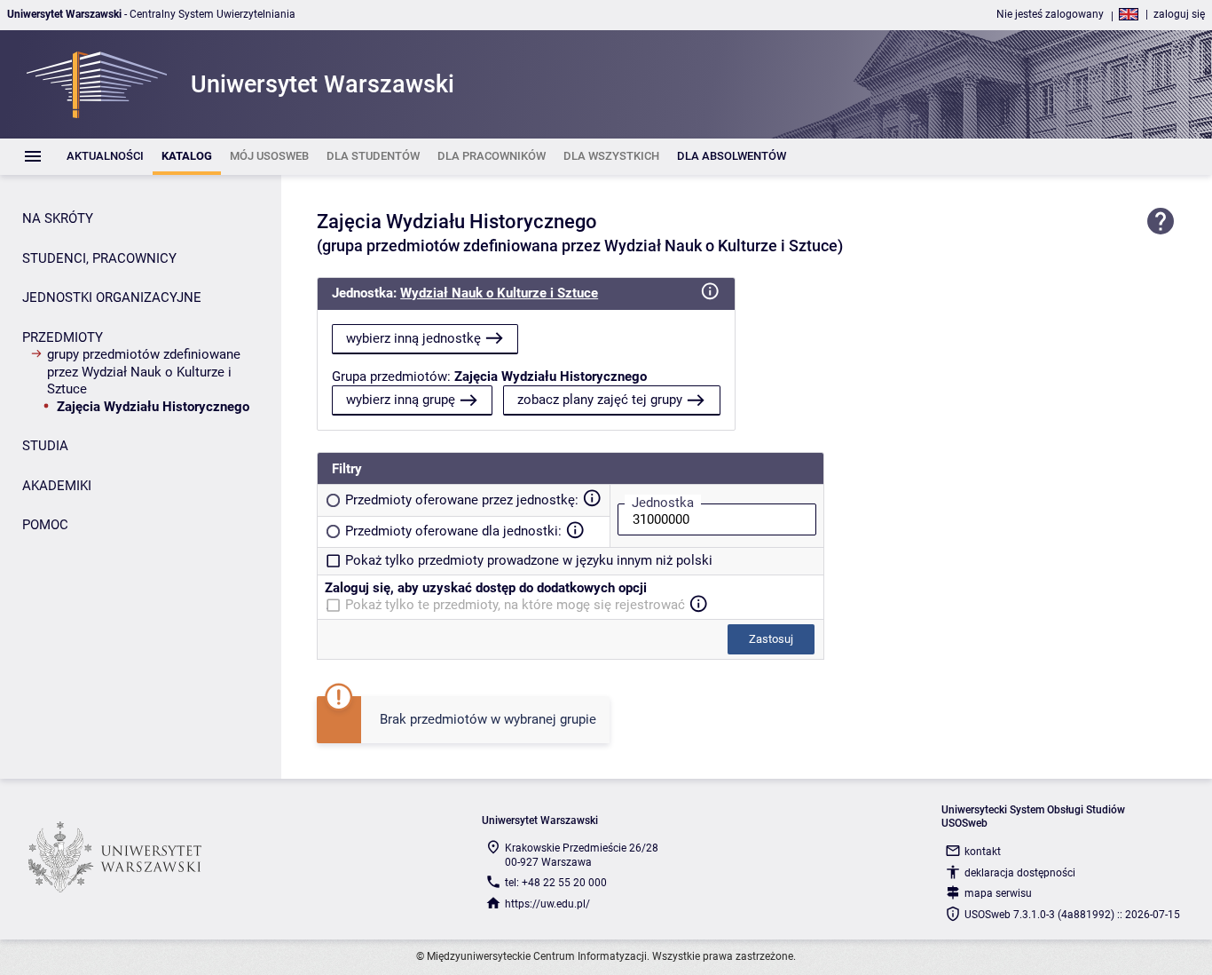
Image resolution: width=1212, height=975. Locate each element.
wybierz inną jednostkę (413, 338)
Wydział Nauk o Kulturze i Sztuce (499, 293)
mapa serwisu (998, 893)
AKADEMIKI (56, 486)
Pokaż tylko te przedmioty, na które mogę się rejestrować (515, 605)
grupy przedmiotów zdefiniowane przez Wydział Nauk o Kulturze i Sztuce (143, 371)
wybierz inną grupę (400, 400)
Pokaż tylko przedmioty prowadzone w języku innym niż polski (528, 560)
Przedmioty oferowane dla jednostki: (453, 531)
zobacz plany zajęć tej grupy (599, 400)
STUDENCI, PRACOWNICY (99, 258)
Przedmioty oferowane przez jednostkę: (462, 500)
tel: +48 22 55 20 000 (556, 882)
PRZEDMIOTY (62, 337)
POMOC (45, 525)
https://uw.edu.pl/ (547, 904)
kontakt (982, 851)
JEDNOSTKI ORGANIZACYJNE (111, 297)
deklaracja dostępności (1019, 873)
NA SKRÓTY (57, 218)
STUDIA (45, 446)
